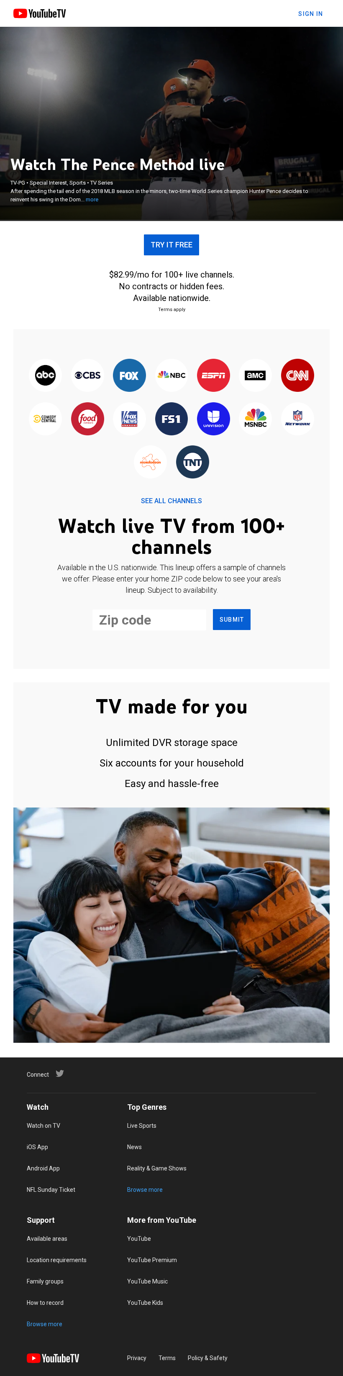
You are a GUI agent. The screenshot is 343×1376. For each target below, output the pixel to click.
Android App (43, 1168)
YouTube (139, 1238)
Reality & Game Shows (157, 1168)
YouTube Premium (152, 1260)
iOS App (37, 1147)
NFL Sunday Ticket (51, 1189)
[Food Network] (87, 419)
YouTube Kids (145, 1302)
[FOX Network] (129, 376)
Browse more (145, 1189)
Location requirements (57, 1260)
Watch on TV (43, 1125)
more (92, 199)
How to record (45, 1302)
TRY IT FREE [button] (171, 244)
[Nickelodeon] (151, 462)
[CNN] (297, 376)
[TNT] (192, 462)
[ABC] (46, 376)
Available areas (47, 1238)
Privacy (136, 1358)
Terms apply (171, 309)
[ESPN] (213, 376)
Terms (167, 1358)
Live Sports (141, 1125)
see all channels (171, 501)
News (134, 1147)
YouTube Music (147, 1281)
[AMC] (255, 376)
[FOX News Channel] (129, 419)
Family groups (45, 1281)
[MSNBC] (255, 419)
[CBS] (87, 376)
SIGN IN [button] (310, 13)
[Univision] (213, 419)
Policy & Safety (208, 1358)
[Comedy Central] (46, 419)
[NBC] (171, 376)
